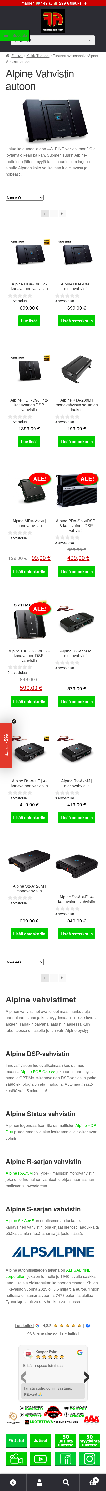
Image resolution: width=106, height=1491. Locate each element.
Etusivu (17, 55)
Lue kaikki (24, 1325)
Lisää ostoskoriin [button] (77, 321)
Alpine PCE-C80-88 (37, 1071)
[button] (6, 745)
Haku (66, 1482)
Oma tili (40, 1482)
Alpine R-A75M (19, 1173)
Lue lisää (29, 321)
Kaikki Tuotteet (37, 55)
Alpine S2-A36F (20, 1220)
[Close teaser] (13, 721)
